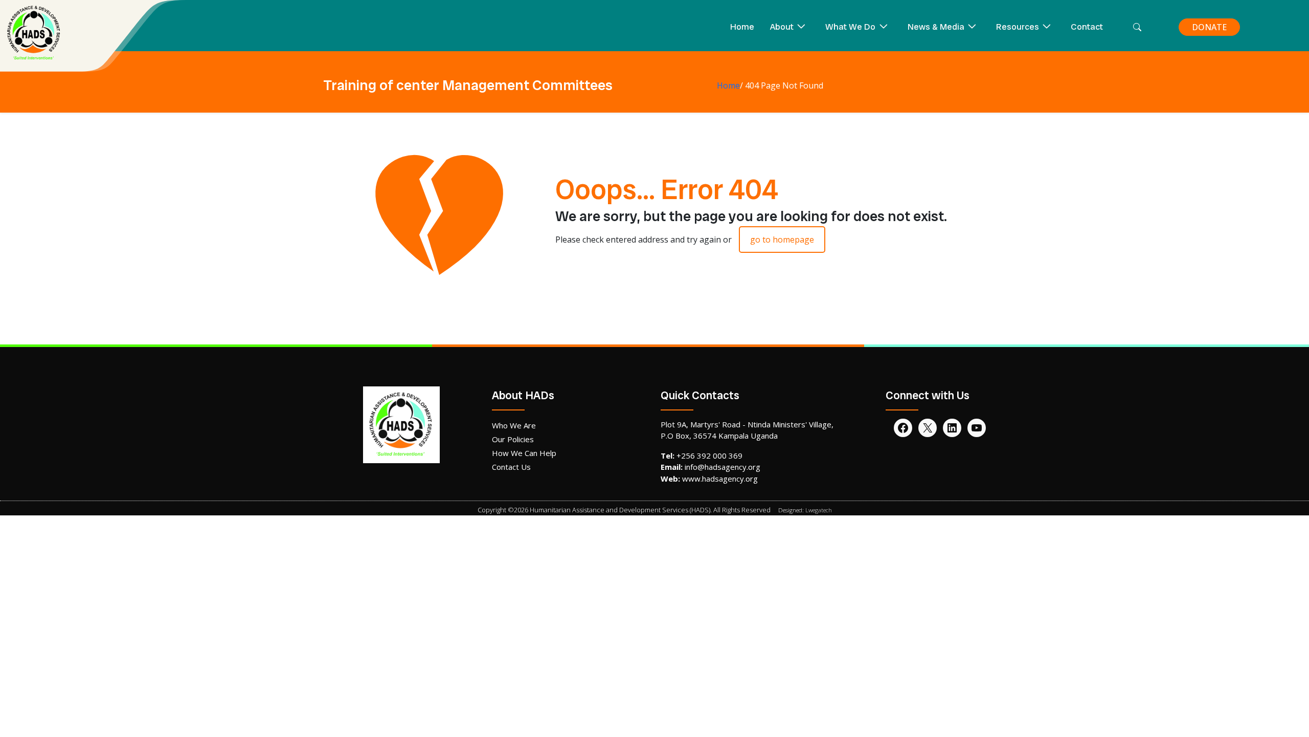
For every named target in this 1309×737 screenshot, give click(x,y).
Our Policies (513, 439)
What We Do (850, 26)
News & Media (936, 26)
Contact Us (511, 467)
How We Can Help (524, 453)
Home (742, 26)
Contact (1087, 26)
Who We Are (514, 425)
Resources (1017, 26)
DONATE (1209, 27)
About (782, 26)
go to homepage (782, 239)
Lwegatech (818, 510)
